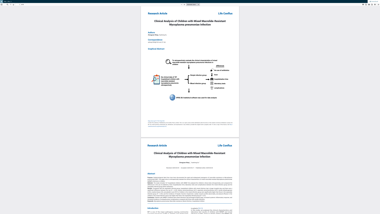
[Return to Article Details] (1, 1)
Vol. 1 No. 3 (7, 1)
